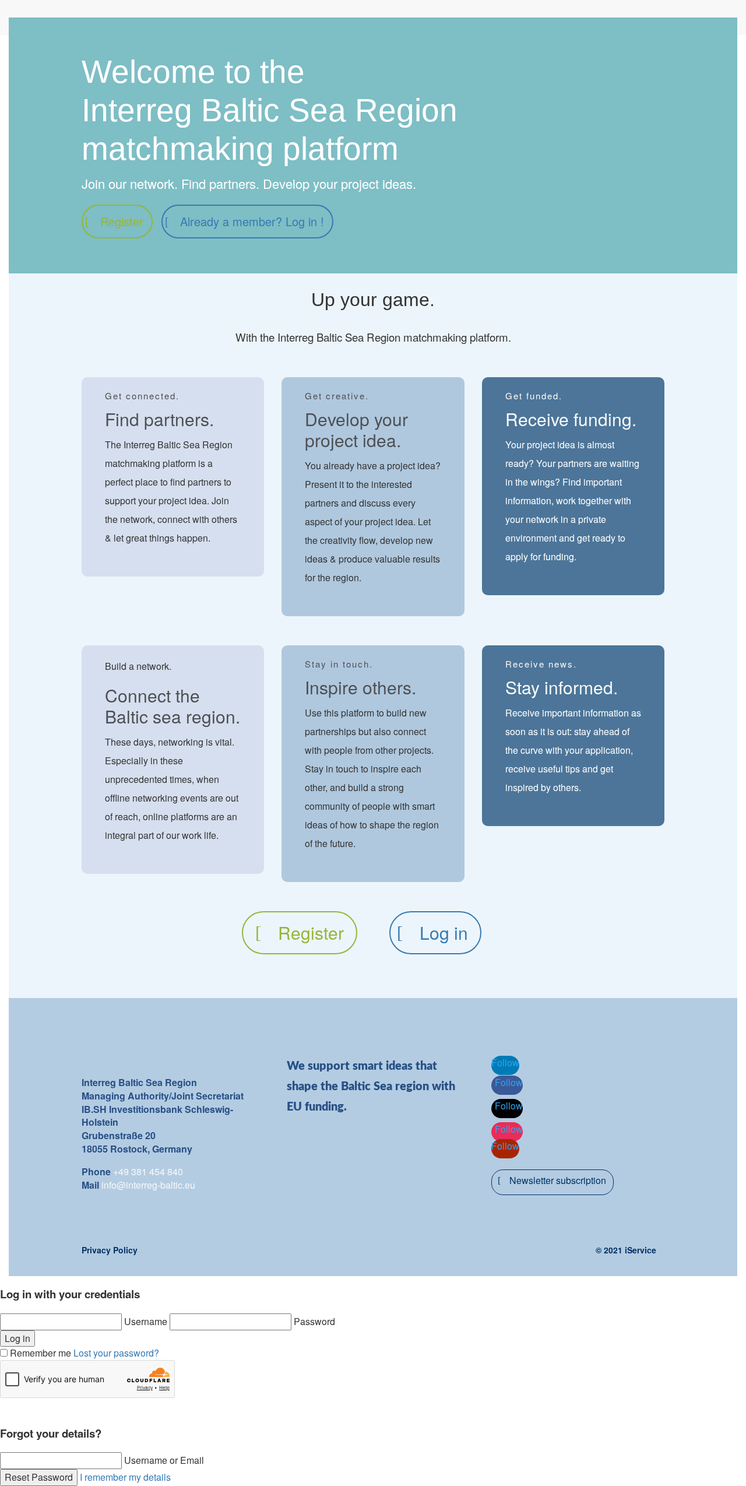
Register (121, 221)
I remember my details (125, 1477)
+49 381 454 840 (148, 1171)
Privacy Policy (110, 1250)
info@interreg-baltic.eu (148, 1185)
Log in (444, 932)
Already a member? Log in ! (252, 221)
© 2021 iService (626, 1250)
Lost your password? (116, 1352)
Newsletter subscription (557, 1180)
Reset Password (39, 1477)
